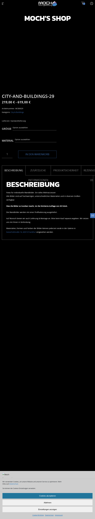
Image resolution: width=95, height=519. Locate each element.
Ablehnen (47, 503)
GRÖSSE (6, 128)
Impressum (59, 515)
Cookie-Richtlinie (38, 515)
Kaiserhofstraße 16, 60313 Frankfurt (21, 232)
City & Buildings (17, 112)
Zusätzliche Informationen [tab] (38, 172)
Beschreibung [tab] (13, 170)
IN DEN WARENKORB (37, 154)
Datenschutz (14, 484)
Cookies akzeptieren (47, 496)
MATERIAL (8, 140)
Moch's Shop (47, 18)
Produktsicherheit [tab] (66, 170)
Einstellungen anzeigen (47, 509)
